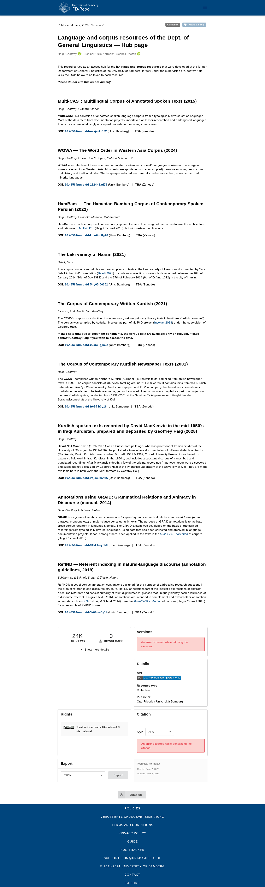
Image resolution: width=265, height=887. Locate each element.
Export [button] (118, 775)
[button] (94, 729)
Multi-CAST (86, 228)
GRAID (87, 601)
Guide (132, 841)
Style (140, 732)
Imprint (132, 883)
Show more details (97, 649)
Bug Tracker (132, 849)
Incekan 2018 (163, 322)
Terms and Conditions (132, 825)
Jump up (136, 794)
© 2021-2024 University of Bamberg (132, 866)
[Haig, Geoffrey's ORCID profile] (79, 54)
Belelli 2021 (105, 273)
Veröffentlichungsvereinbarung (132, 816)
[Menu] (205, 8)
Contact (133, 874)
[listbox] (159, 732)
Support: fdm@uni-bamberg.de (132, 858)
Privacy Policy (132, 833)
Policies (132, 808)
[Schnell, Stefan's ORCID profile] (138, 54)
